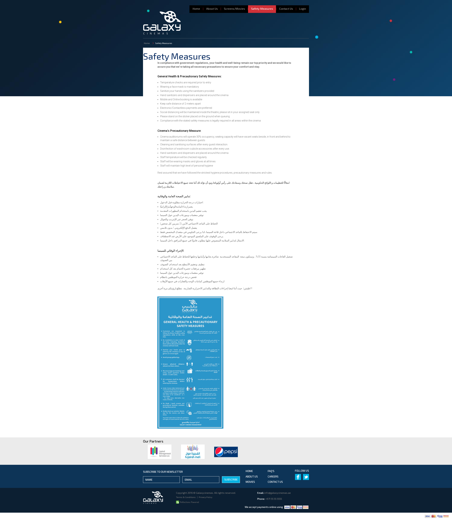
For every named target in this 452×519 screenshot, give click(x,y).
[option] (159, 451)
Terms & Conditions (186, 497)
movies (250, 481)
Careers (273, 476)
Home (196, 8)
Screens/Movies (234, 8)
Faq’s (271, 471)
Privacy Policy (205, 497)
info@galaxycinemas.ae (277, 492)
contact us (275, 481)
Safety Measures (262, 8)
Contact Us (286, 8)
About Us (212, 8)
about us (252, 476)
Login (302, 8)
